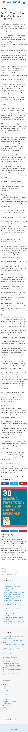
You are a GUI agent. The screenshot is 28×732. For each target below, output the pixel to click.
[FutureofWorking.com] (14, 3)
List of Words (6, 697)
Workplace (6, 709)
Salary (4, 707)
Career (4, 686)
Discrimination (6, 688)
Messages (4, 568)
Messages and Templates (9, 701)
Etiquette (5, 690)
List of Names (6, 694)
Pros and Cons (7, 705)
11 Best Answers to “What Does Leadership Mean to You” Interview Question (13, 613)
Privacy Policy (19, 727)
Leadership (6, 692)
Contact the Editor (9, 727)
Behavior (5, 684)
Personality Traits (7, 703)
